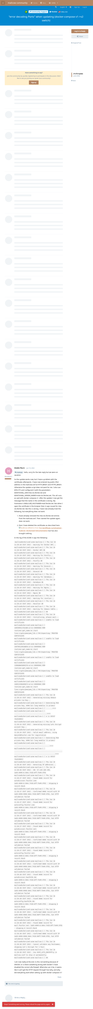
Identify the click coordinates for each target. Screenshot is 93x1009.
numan (20, 472)
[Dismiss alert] (52, 1004)
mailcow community (17, 2)
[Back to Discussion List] (3, 3)
